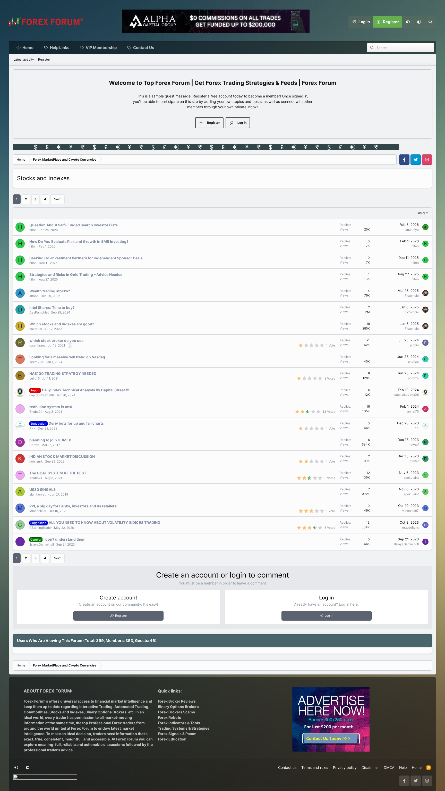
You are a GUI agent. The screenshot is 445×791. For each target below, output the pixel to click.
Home (27, 47)
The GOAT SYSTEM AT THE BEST (57, 473)
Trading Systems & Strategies (183, 728)
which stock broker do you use (56, 340)
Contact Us (143, 47)
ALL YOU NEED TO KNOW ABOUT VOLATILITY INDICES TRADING (104, 522)
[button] (419, 22)
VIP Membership (101, 47)
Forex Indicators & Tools (179, 723)
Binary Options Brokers (105, 712)
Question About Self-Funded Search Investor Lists (73, 225)
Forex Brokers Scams (176, 712)
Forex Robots (169, 717)
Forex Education (172, 739)
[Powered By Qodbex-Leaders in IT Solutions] (45, 778)
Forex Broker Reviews (177, 701)
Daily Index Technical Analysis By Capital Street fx (85, 390)
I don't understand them (64, 539)
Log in (328, 615)
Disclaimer (370, 767)
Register (44, 59)
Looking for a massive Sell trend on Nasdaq (67, 357)
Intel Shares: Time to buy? (52, 307)
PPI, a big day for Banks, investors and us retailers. (73, 506)
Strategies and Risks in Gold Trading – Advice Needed (76, 274)
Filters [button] (420, 213)
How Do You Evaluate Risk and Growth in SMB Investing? (79, 241)
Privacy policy (345, 767)
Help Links (59, 47)
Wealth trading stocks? (49, 291)
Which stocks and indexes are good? (61, 324)
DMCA (389, 767)
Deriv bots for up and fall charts (76, 423)
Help (403, 767)
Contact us (287, 767)
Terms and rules (314, 767)
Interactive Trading (96, 706)
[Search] (430, 22)
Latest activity (23, 59)
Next (57, 199)
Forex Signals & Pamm (177, 733)
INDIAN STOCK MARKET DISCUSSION (62, 456)
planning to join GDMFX (50, 440)
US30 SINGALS (42, 489)
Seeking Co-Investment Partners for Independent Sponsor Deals (86, 258)
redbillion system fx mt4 (50, 407)
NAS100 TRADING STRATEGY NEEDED (62, 373)
